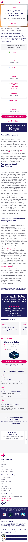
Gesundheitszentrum (9, 28)
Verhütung (14, 7)
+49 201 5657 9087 (6, 498)
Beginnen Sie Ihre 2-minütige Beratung (14, 361)
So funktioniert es (5, 462)
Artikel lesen (14, 23)
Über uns (3, 466)
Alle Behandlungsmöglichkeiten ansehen (14, 116)
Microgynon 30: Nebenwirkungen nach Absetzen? (11, 30)
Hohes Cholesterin (6, 481)
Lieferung (3, 464)
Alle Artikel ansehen (6, 338)
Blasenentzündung (6, 488)
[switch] (3, 540)
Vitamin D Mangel (6, 477)
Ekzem (3, 479)
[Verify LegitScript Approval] (14, 355)
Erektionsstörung (5, 490)
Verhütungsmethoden (6, 266)
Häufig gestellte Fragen (7, 471)
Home (2, 28)
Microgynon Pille (11, 248)
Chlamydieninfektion (6, 483)
